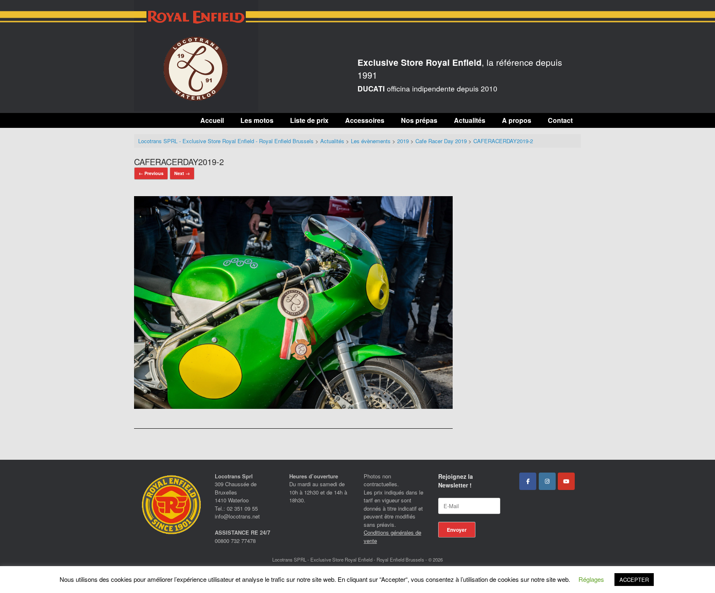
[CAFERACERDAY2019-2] (293, 406)
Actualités (469, 120)
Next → (182, 173)
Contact (560, 120)
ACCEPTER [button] (634, 579)
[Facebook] (527, 481)
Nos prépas (419, 120)
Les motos (257, 120)
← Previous (151, 173)
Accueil (212, 120)
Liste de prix (309, 120)
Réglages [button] (591, 579)
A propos (516, 120)
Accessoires (364, 120)
